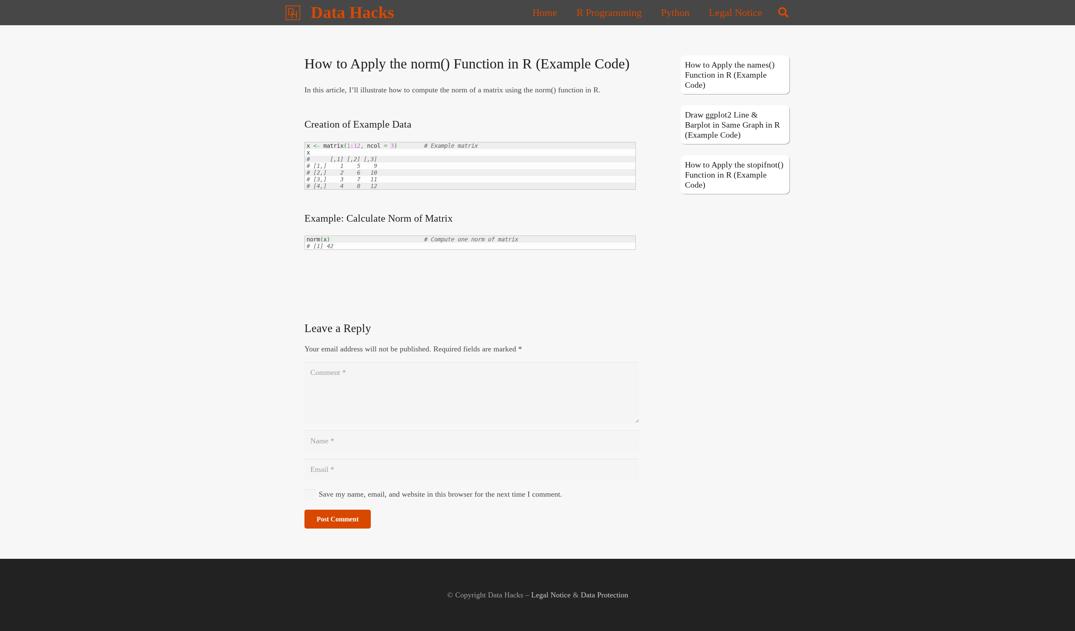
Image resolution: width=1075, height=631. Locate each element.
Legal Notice (551, 595)
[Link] (293, 12)
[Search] (783, 12)
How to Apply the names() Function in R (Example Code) (730, 74)
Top (1055, 611)
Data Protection (604, 595)
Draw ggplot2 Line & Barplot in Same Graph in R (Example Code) (732, 124)
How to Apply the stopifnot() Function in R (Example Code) (734, 174)
